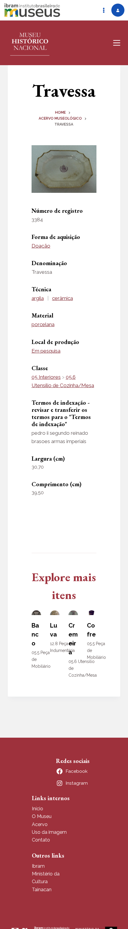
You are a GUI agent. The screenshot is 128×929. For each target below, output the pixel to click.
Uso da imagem (49, 832)
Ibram (38, 866)
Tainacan (41, 889)
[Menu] (116, 42)
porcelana (43, 324)
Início (37, 808)
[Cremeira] (73, 612)
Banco (35, 634)
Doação (41, 246)
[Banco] (36, 612)
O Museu (41, 816)
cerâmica (62, 298)
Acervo (40, 824)
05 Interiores (46, 377)
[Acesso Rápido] (104, 10)
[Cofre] (91, 612)
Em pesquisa (46, 351)
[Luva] (55, 612)
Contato (41, 840)
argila (38, 298)
